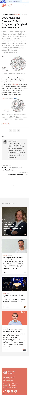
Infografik (17, 14)
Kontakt (14, 387)
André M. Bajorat (8, 14)
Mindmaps (15, 84)
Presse (14, 385)
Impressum (6, 385)
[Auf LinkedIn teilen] (10, 130)
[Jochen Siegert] (25, 350)
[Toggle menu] (26, 5)
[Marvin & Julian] (23, 350)
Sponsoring (6, 384)
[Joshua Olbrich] (25, 272)
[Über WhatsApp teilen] (14, 130)
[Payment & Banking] (9, 372)
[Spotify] (12, 391)
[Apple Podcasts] (15, 391)
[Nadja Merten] (25, 307)
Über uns (15, 384)
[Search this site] (23, 5)
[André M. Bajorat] (5, 142)
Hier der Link (5, 123)
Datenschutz (7, 387)
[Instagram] (8, 391)
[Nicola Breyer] (25, 235)
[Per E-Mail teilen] (18, 130)
